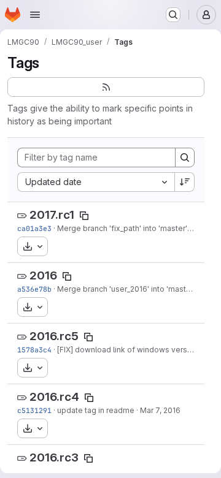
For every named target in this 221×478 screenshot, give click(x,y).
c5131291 (34, 410)
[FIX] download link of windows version (127, 349)
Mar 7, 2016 (160, 410)
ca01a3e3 (34, 228)
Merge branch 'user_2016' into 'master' (126, 289)
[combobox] (95, 182)
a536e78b (34, 289)
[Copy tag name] (84, 215)
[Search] (185, 157)
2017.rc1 (51, 215)
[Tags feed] (105, 87)
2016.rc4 (54, 397)
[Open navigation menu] (35, 15)
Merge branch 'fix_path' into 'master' (122, 228)
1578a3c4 (34, 349)
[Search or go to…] (173, 14)
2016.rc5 (54, 336)
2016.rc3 (54, 457)
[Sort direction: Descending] (185, 182)
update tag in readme (95, 410)
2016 (43, 275)
